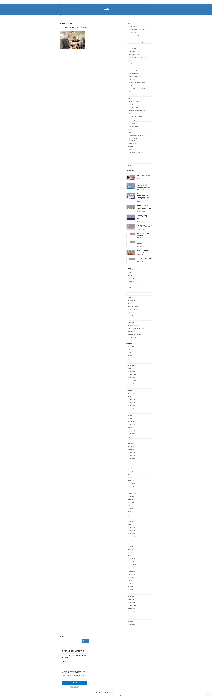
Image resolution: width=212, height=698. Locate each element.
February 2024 (131, 424)
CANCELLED (131, 278)
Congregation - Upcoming (134, 284)
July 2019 (130, 580)
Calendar (130, 155)
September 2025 (132, 380)
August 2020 (131, 540)
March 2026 (131, 362)
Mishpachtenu (132, 113)
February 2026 (131, 365)
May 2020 (130, 549)
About (129, 98)
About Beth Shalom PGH (135, 116)
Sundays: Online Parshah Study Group (139, 57)
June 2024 (130, 415)
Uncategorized (131, 322)
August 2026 (131, 346)
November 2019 (132, 568)
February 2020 (131, 558)
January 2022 (131, 487)
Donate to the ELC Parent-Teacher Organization (138, 139)
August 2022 (131, 465)
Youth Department (134, 73)
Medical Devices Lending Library (137, 82)
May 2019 (130, 586)
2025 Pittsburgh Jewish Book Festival (138, 70)
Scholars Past (131, 315)
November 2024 (132, 402)
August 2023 (131, 437)
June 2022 (130, 471)
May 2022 (130, 474)
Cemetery (130, 149)
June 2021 (130, 508)
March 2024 (131, 421)
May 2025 (130, 390)
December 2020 (132, 527)
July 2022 (130, 468)
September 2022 (132, 462)
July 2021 (130, 505)
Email (64, 661)
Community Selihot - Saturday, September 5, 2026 (143, 216)
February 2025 (131, 396)
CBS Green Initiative (134, 91)
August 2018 (131, 614)
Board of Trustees (133, 107)
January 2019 (131, 599)
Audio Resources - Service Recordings (138, 29)
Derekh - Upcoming (133, 294)
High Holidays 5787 (143, 175)
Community (131, 67)
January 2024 (131, 427)
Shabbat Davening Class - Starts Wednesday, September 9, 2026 (144, 185)
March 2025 (131, 393)
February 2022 (131, 483)
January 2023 (131, 449)
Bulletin (130, 275)
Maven (129, 303)
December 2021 (132, 490)
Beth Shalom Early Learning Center (138, 42)
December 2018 (132, 602)
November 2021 (132, 493)
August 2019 (131, 577)
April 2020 (130, 552)
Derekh (131, 45)
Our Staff (131, 104)
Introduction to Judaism (135, 51)
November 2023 (132, 430)
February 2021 (131, 521)
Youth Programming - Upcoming (136, 328)
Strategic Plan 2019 (134, 126)
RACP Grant (132, 79)
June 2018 (130, 621)
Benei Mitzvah (132, 48)
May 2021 (130, 512)
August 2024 (131, 408)
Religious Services (133, 26)
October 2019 (131, 571)
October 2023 (131, 433)
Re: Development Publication (136, 120)
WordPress (98, 695)
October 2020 (131, 533)
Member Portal (131, 165)
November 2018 (132, 605)
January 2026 (131, 368)
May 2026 (130, 355)
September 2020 (132, 536)
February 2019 (131, 596)
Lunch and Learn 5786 (134, 54)
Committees (132, 123)
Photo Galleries (133, 95)
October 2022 (131, 458)
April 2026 (130, 359)
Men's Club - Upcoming (133, 306)
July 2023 (130, 440)
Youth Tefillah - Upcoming (134, 334)
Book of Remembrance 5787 (144, 258)
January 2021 (131, 524)
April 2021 (130, 515)
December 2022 (132, 452)
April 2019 (130, 590)
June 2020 (130, 546)
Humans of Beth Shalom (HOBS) (137, 110)
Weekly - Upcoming (133, 325)
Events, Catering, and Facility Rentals (138, 88)
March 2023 (131, 446)
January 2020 (131, 561)
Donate (130, 129)
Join (129, 158)
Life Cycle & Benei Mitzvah (135, 35)
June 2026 (130, 352)
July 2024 (130, 412)
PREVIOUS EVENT (133, 309)
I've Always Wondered (133, 300)
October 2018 (131, 608)
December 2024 (132, 399)
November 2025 (132, 374)
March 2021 (131, 518)
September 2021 (132, 499)
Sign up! (74, 682)
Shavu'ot (130, 319)
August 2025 (131, 383)
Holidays (130, 297)
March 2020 (131, 555)
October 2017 (131, 624)
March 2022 (131, 480)
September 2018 (132, 611)
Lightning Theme (106, 695)
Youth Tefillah (132, 32)
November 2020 (132, 530)
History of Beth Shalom (135, 101)
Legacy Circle (132, 143)
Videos (130, 60)
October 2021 (131, 496)
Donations (131, 132)
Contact (130, 162)
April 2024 (130, 418)
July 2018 (130, 618)
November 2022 (132, 455)
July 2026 (130, 349)
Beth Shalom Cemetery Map (136, 152)
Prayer (129, 23)
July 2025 (130, 387)
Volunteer (130, 146)
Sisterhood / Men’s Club (135, 76)
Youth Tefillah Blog (132, 337)
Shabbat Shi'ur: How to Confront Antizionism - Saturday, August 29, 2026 (144, 207)
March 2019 (131, 593)
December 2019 (132, 565)
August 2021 (131, 502)
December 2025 (132, 371)
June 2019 (130, 583)
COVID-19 (130, 287)
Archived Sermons (133, 63)
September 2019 (132, 574)
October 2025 (131, 377)
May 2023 (130, 443)
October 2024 (131, 405)
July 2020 (130, 543)
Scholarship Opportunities (135, 85)
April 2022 (130, 477)
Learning (130, 38)
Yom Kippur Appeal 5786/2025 (137, 135)
